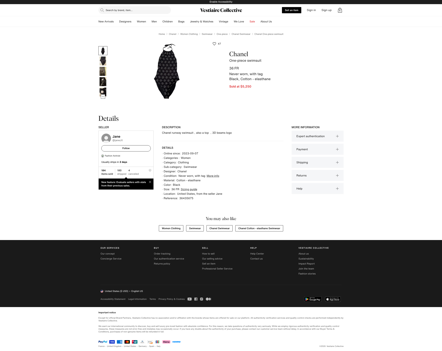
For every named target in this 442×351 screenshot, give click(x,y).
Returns (301, 175)
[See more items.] (103, 96)
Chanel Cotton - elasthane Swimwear (259, 228)
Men (154, 21)
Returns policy (162, 264)
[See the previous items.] (103, 46)
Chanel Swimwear (241, 34)
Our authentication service (169, 259)
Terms (152, 299)
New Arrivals (106, 21)
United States (130, 346)
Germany (142, 346)
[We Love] (247, 21)
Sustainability (306, 259)
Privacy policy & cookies (171, 299)
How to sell (208, 254)
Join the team (306, 269)
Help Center (257, 254)
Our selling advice (212, 259)
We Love (239, 21)
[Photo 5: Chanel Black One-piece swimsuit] (102, 92)
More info (213, 176)
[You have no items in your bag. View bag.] (340, 10)
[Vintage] (231, 21)
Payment (302, 149)
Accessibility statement (112, 299)
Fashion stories (307, 274)
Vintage (223, 21)
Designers (125, 21)
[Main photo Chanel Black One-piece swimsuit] (102, 50)
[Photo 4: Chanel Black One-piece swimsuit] (102, 81)
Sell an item (291, 10)
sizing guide (189, 189)
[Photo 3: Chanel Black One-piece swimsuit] (102, 71)
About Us (266, 21)
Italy (159, 346)
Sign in (311, 10)
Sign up (326, 10)
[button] (340, 10)
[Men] (159, 21)
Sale (252, 21)
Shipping (302, 162)
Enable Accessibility (221, 2)
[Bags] (187, 21)
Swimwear (207, 34)
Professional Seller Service (217, 269)
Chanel (172, 34)
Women (141, 21)
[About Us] (274, 21)
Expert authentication (310, 136)
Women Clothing (189, 34)
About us (304, 254)
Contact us (256, 259)
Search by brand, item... (119, 10)
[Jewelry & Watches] (216, 21)
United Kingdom (114, 346)
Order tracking (162, 254)
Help (299, 188)
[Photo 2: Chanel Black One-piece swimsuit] (102, 61)
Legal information (137, 299)
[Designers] (134, 21)
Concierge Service (110, 259)
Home (162, 34)
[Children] (175, 21)
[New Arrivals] (116, 21)
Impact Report (307, 264)
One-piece (222, 34)
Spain (151, 346)
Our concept (107, 254)
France (101, 346)
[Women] (148, 21)
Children (167, 21)
